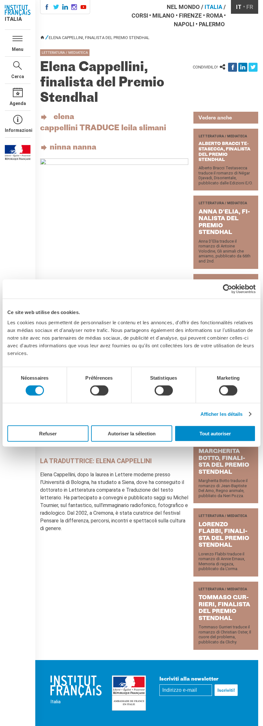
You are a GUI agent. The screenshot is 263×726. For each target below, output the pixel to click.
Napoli (184, 24)
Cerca (17, 76)
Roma (214, 15)
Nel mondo (183, 7)
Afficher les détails (221, 414)
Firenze (190, 15)
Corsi (140, 15)
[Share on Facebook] (232, 67)
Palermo (212, 24)
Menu (17, 49)
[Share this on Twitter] (253, 67)
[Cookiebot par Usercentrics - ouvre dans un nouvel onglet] (227, 289)
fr (249, 7)
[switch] (99, 390)
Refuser (48, 433)
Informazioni (17, 130)
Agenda (18, 103)
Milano (163, 15)
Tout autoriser (215, 433)
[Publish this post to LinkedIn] (242, 67)
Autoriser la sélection (132, 433)
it (239, 7)
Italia (213, 7)
